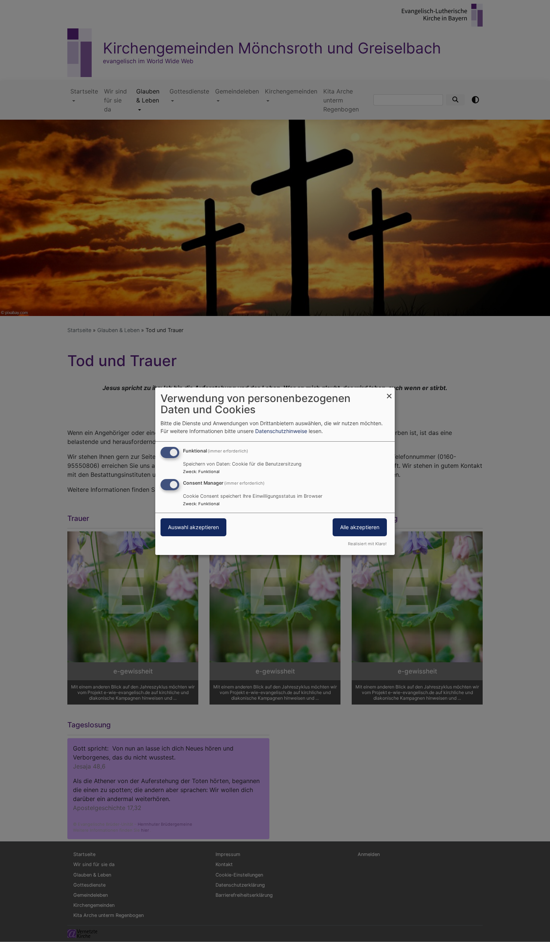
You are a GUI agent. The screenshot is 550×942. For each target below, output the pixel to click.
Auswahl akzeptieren (193, 527)
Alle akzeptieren (359, 527)
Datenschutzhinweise (281, 431)
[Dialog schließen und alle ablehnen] (389, 391)
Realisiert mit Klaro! (367, 543)
